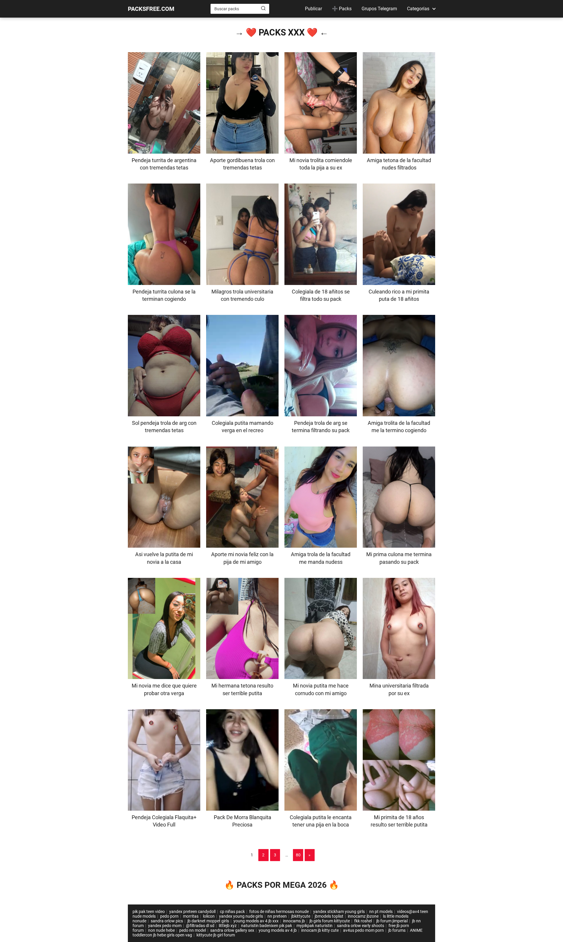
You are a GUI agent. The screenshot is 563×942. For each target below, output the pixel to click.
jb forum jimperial (392, 921)
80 (298, 855)
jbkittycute (300, 916)
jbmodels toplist (329, 916)
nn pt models (381, 911)
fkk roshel (363, 921)
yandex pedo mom (165, 925)
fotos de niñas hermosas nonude (279, 911)
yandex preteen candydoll (192, 911)
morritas (191, 916)
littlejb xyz (228, 925)
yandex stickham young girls (339, 911)
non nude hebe (161, 930)
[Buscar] (263, 8)
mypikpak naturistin (314, 925)
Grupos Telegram (379, 8)
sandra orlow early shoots (360, 925)
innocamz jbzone (363, 916)
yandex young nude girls (241, 916)
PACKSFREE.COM (151, 8)
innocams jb (294, 921)
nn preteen (277, 916)
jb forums (397, 930)
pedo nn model (192, 930)
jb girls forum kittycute (329, 921)
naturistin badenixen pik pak (266, 925)
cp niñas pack (232, 911)
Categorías (418, 8)
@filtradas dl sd (200, 925)
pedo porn (169, 916)
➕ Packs (342, 8)
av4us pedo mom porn (363, 930)
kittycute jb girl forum (215, 935)
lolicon (209, 916)
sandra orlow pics (167, 921)
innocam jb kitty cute (320, 930)
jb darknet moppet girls (208, 921)
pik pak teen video (149, 911)
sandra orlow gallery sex (232, 930)
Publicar (313, 8)
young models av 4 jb (278, 930)
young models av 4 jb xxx (256, 921)
